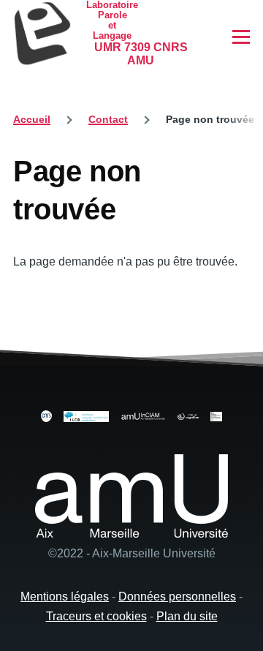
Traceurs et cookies (96, 616)
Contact (108, 119)
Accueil (31, 119)
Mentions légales (64, 596)
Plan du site (187, 616)
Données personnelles (177, 596)
